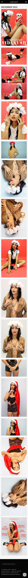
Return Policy (14, 572)
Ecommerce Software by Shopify (10, 574)
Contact (14, 569)
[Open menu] (3, 2)
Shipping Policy (5, 571)
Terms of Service (16, 571)
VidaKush (5, 569)
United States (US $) (8, 564)
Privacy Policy (5, 572)
